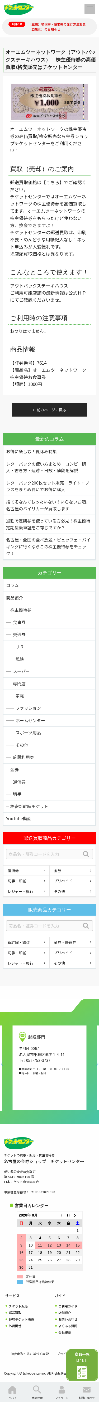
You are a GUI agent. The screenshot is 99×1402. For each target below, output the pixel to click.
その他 (22, 745)
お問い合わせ (67, 1319)
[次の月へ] (77, 1215)
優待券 (13, 870)
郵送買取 (15, 1312)
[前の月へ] (59, 1215)
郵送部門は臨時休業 (40, 1282)
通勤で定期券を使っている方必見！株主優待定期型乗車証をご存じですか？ (48, 524)
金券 (14, 769)
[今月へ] (68, 1215)
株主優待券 (20, 610)
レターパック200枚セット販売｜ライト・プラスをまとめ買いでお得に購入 (47, 486)
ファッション (28, 708)
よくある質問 (67, 1325)
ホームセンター (30, 720)
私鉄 (20, 659)
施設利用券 (23, 757)
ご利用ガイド (67, 1306)
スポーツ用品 (28, 732)
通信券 (19, 782)
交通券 (19, 634)
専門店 (19, 683)
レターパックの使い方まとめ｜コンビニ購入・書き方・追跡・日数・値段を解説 (46, 467)
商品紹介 (14, 597)
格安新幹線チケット (29, 806)
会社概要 (64, 1332)
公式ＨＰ (77, 292)
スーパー (21, 671)
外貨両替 (15, 1325)
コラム (12, 585)
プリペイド (63, 880)
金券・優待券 (65, 942)
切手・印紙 (17, 880)
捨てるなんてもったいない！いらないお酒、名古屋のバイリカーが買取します (48, 505)
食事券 (19, 622)
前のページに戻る (51, 409)
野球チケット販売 (21, 1319)
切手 (17, 794)
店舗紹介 (64, 1312)
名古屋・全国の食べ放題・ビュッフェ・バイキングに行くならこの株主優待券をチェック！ (48, 546)
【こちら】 (52, 182)
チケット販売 (18, 1306)
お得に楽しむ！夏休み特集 (31, 451)
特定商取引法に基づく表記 (30, 1353)
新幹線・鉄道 (19, 942)
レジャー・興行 (20, 891)
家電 (20, 695)
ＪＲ (20, 646)
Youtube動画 (18, 818)
